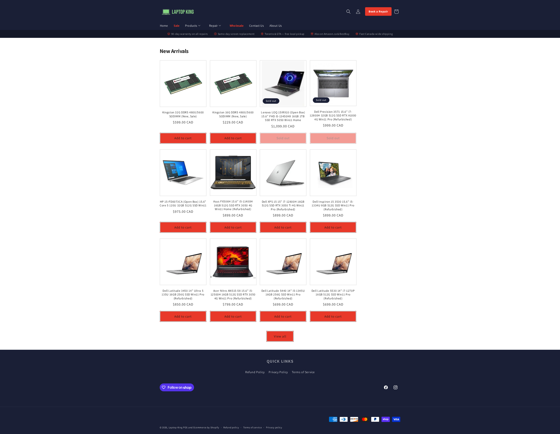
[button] (194, 25)
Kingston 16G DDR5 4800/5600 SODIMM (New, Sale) (233, 114)
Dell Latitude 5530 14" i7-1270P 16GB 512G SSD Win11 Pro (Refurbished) (333, 294)
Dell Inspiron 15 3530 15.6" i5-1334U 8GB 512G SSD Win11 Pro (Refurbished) (333, 205)
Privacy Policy (278, 372)
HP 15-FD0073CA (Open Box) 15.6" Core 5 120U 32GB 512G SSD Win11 (183, 203)
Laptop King (176, 427)
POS (185, 427)
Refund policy (231, 427)
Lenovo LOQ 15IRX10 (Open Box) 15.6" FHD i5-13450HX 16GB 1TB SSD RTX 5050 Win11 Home (283, 116)
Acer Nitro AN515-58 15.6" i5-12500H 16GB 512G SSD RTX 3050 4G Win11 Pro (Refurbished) (233, 294)
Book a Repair (378, 11)
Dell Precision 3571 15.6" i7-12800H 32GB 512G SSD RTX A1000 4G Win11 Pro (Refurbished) (333, 115)
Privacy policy (274, 427)
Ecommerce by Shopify (206, 427)
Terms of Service (303, 372)
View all (280, 336)
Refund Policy (255, 372)
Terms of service (252, 427)
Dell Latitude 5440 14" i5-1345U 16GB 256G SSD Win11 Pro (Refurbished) (283, 294)
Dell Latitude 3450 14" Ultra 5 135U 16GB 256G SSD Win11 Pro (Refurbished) (183, 294)
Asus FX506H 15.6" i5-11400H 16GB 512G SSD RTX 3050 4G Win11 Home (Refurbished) (233, 205)
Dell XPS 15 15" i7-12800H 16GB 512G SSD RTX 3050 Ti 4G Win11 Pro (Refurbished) (283, 205)
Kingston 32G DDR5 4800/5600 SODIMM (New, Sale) (183, 114)
